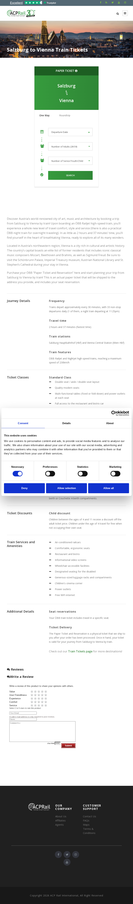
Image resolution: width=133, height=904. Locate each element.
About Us (60, 816)
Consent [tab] (23, 423)
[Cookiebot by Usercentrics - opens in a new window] (114, 413)
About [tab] (110, 423)
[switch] (50, 473)
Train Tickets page (80, 651)
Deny (24, 488)
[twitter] (113, 2)
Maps (86, 824)
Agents (59, 824)
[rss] (106, 2)
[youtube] (119, 2)
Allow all (108, 488)
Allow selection (66, 488)
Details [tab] (66, 423)
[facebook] (100, 2)
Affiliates (60, 820)
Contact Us (89, 816)
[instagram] (125, 2)
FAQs (86, 820)
